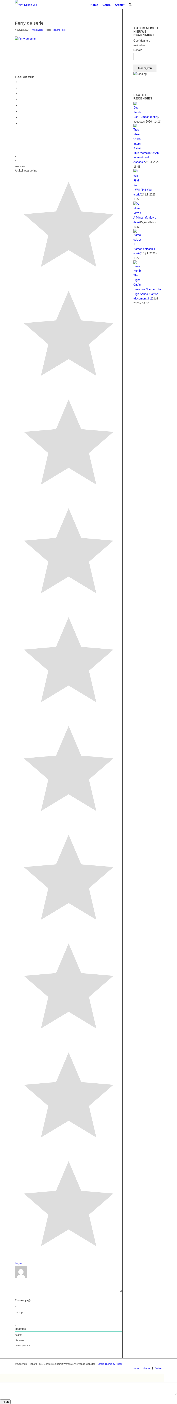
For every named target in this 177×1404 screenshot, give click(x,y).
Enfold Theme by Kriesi (110, 1364)
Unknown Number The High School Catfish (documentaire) (147, 294)
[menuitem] (94, 5)
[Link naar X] (159, 5)
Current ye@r (23, 1303)
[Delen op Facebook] (20, 82)
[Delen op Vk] (20, 111)
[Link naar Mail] (146, 5)
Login (18, 1263)
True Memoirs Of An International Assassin (146, 157)
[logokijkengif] (29, 5)
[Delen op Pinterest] (20, 93)
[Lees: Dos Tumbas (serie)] (137, 112)
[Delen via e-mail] (20, 123)
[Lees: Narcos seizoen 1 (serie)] (137, 244)
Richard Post (58, 29)
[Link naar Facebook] (152, 5)
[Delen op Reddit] (20, 117)
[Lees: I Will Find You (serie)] (137, 185)
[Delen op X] (20, 88)
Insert (5, 1401)
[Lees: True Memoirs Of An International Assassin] (137, 148)
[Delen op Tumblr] (20, 105)
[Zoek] (130, 5)
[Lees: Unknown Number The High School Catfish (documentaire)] (137, 284)
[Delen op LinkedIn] (20, 99)
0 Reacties (38, 29)
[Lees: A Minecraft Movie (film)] (137, 212)
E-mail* (137, 50)
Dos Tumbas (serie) (145, 116)
